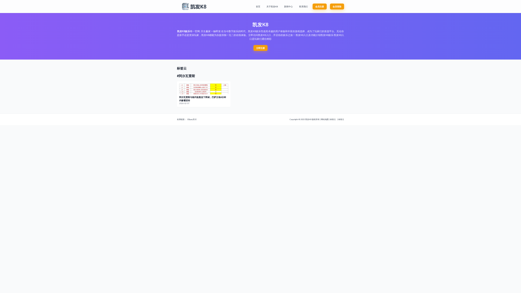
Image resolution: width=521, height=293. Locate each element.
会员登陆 (337, 6)
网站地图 (325, 119)
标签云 (333, 119)
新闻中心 (288, 6)
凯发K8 (308, 119)
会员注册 (319, 6)
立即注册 (260, 48)
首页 (258, 6)
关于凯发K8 (272, 6)
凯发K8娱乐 (183, 31)
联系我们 (303, 6)
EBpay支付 (192, 119)
